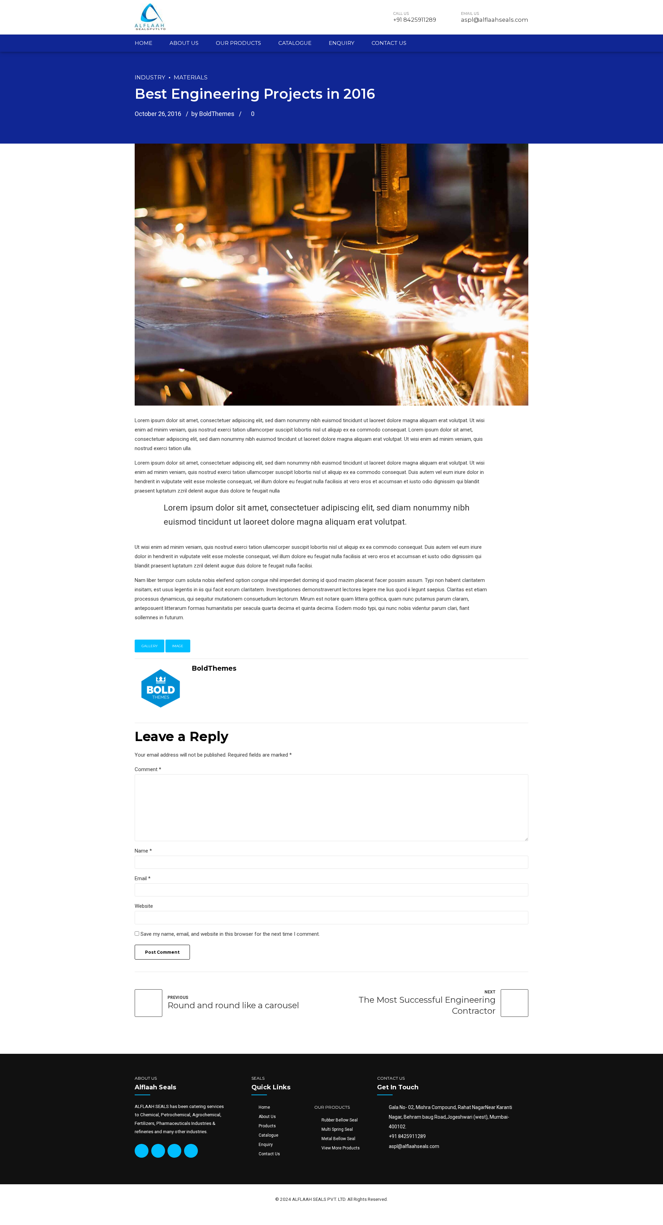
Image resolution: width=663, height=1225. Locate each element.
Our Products (238, 43)
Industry (150, 77)
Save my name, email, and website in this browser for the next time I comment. (230, 934)
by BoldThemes (212, 113)
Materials (191, 77)
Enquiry (341, 43)
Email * (143, 878)
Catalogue (294, 43)
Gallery (150, 646)
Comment (148, 769)
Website (144, 906)
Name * (143, 851)
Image (177, 646)
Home (143, 43)
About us (184, 43)
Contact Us (389, 43)
